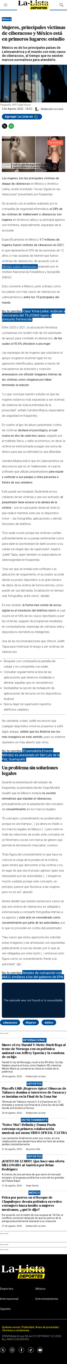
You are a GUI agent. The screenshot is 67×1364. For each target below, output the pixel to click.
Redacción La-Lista (36, 1076)
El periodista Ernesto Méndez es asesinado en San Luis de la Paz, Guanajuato (31, 755)
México (6, 19)
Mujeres (31, 1022)
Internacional (34, 1040)
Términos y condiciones (15, 1330)
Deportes (34, 1083)
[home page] (33, 1271)
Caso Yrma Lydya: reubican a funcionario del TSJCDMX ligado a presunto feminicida (33, 315)
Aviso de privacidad (47, 1327)
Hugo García (32, 1185)
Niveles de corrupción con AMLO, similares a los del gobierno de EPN (32, 975)
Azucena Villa (33, 1149)
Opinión (5, 1309)
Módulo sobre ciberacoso (19, 266)
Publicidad (28, 1327)
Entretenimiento (34, 1120)
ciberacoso (10, 1022)
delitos (48, 1022)
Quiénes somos (11, 1327)
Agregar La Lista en (19, 116)
